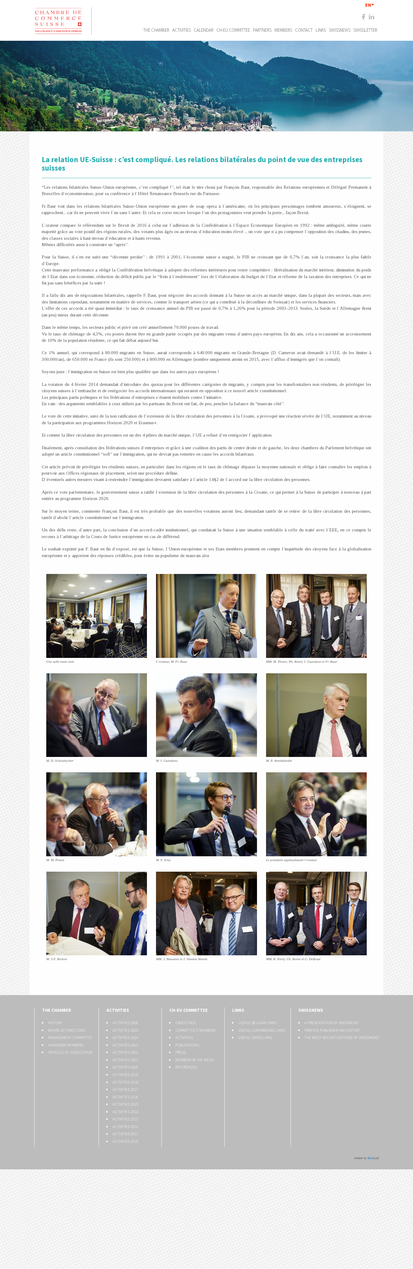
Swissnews (339, 30)
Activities (181, 30)
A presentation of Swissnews (331, 1022)
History (55, 1022)
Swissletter (365, 30)
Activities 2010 (125, 1141)
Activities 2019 (125, 1074)
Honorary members (65, 1045)
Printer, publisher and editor (331, 1030)
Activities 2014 (125, 1111)
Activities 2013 (125, 1119)
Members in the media (194, 1059)
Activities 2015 (125, 1104)
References (186, 1067)
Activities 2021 (125, 1059)
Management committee (70, 1037)
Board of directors (66, 1030)
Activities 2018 (125, 1082)
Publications (187, 1045)
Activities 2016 (125, 1097)
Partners (262, 30)
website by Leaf (366, 1158)
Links (321, 30)
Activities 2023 (125, 1045)
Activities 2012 (125, 1126)
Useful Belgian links (257, 1022)
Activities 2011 (125, 1133)
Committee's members (195, 1030)
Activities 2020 (125, 1067)
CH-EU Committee (233, 30)
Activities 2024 (125, 1037)
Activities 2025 (125, 1030)
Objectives (185, 1022)
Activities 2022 (125, 1052)
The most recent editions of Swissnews (341, 1037)
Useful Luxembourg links (261, 1030)
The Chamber (156, 30)
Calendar (203, 30)
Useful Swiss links (255, 1037)
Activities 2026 (125, 1022)
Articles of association (70, 1052)
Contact (304, 30)
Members (283, 30)
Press (180, 1052)
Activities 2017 (125, 1089)
